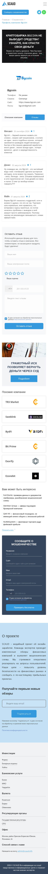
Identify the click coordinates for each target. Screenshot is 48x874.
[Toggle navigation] (45, 4)
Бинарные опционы (9, 763)
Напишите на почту (17, 851)
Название (10, 550)
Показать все (8, 530)
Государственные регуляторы (14, 820)
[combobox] (9, 288)
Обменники (6, 807)
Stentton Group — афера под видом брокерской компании (19, 507)
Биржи (4, 803)
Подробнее (24, 378)
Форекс (5, 760)
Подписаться (24, 713)
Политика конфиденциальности (14, 730)
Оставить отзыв (24, 326)
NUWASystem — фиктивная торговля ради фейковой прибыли (22, 523)
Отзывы (35, 117)
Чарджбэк (6, 787)
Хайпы (4, 767)
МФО (4, 783)
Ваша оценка (12, 278)
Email (8, 580)
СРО (4, 823)
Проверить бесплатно (24, 607)
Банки (4, 780)
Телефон (10, 589)
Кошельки (6, 800)
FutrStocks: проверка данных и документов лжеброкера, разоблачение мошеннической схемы (22, 498)
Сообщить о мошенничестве (15, 12)
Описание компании (14, 117)
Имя (8, 570)
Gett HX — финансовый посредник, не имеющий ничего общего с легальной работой (23, 515)
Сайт (8, 560)
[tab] (14, 117)
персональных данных (22, 319)
